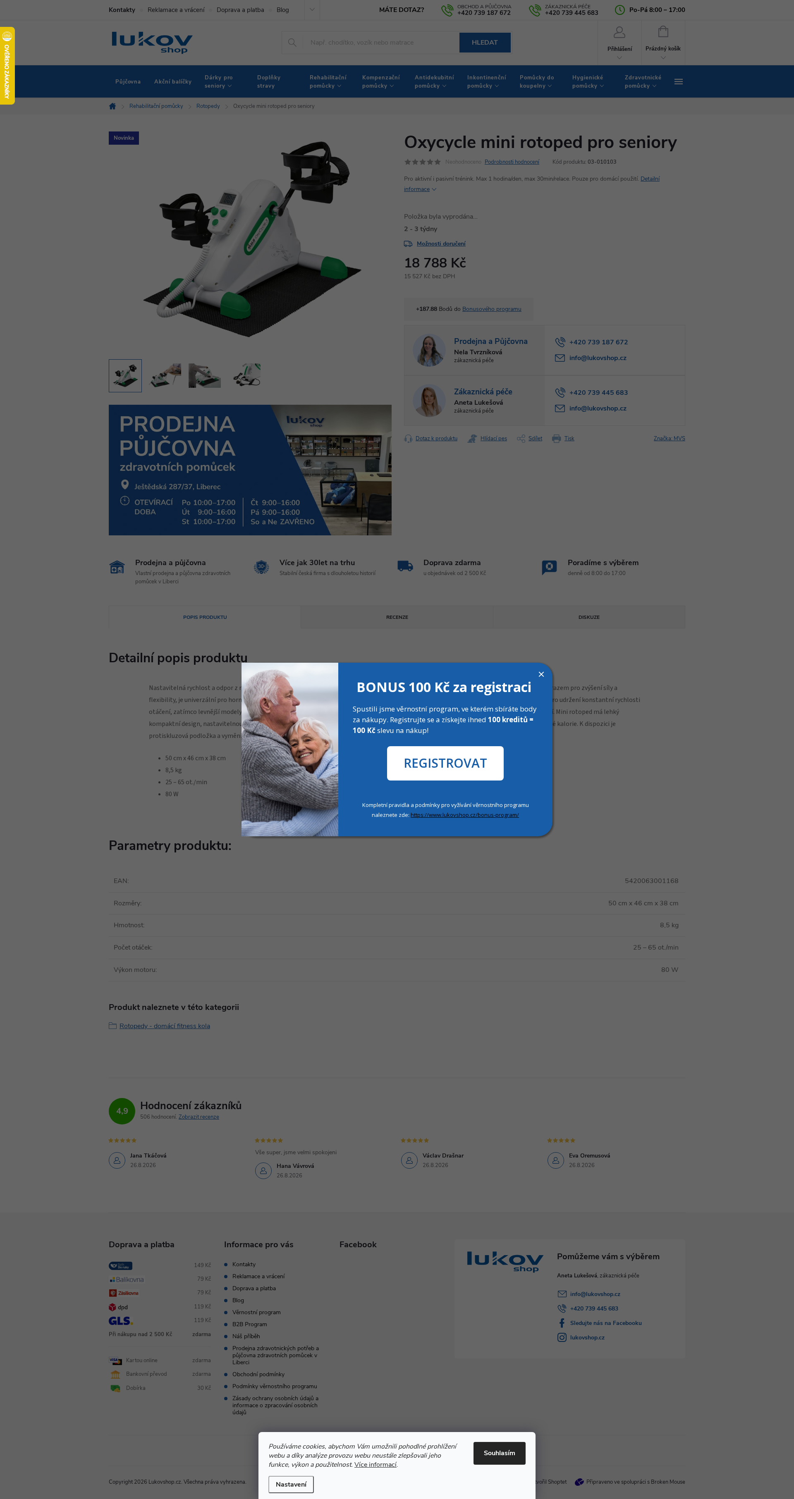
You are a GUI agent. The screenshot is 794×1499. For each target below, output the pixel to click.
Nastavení (291, 1484)
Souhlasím (499, 1453)
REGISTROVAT (445, 762)
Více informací (375, 1464)
